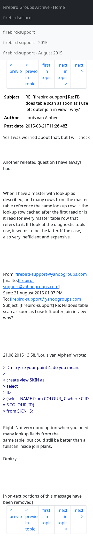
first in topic (46, 71)
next (79, 65)
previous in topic (31, 77)
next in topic (62, 71)
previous (16, 71)
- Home (34, 7)
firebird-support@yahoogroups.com (51, 274)
